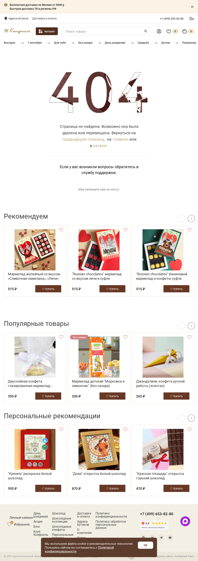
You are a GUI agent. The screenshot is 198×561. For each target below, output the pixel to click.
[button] (191, 218)
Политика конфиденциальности (111, 515)
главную (121, 139)
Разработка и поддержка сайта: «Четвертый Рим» (164, 556)
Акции (37, 521)
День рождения (115, 42)
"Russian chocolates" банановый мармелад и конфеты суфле (161, 276)
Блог (36, 526)
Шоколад (59, 513)
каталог (100, 145)
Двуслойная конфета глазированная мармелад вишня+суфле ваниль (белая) (31, 383)
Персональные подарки (62, 536)
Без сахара (85, 42)
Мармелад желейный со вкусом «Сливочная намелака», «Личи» (34, 276)
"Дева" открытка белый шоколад (99, 473)
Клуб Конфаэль (40, 533)
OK (145, 545)
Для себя (60, 42)
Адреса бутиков (18, 18)
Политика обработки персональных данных (111, 524)
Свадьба (143, 42)
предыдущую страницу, (83, 139)
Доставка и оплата (44, 18)
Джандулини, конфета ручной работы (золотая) (160, 383)
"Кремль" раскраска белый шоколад (30, 475)
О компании (84, 531)
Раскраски (189, 42)
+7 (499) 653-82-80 (171, 18)
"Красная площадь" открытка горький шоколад (160, 475)
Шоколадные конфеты (61, 528)
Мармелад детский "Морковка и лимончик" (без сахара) (98, 383)
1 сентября (35, 42)
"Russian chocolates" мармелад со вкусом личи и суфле (97, 276)
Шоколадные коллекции (61, 520)
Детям (165, 42)
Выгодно (9, 42)
